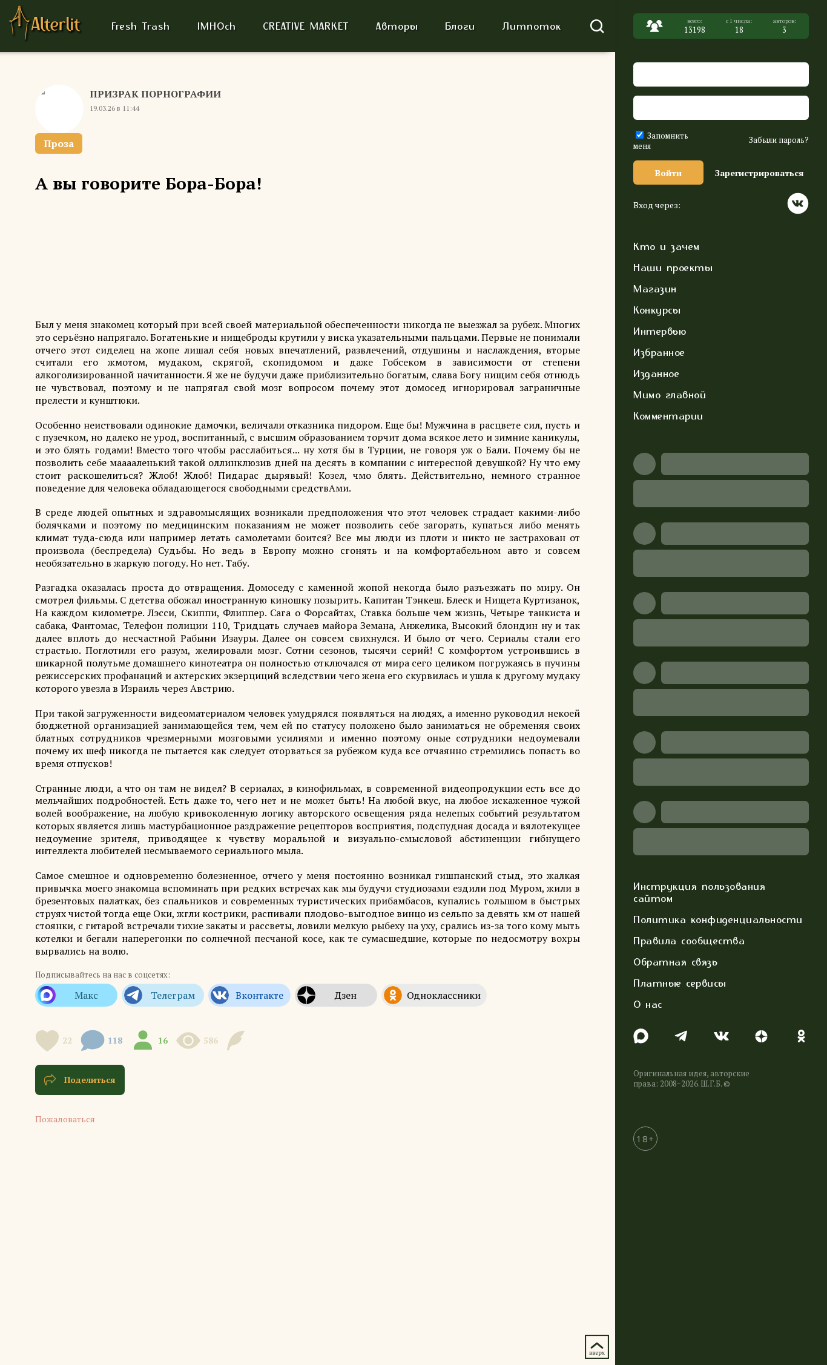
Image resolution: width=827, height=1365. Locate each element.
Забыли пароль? (779, 140)
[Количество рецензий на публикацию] (237, 1040)
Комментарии (668, 416)
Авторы (397, 26)
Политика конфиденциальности (718, 919)
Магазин (655, 289)
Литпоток (531, 26)
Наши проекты (673, 267)
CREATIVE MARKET (306, 26)
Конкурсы (656, 310)
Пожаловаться (65, 1119)
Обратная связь (675, 962)
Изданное (656, 373)
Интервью (659, 331)
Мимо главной (669, 395)
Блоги (460, 26)
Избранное (659, 352)
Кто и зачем (666, 246)
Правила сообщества (689, 941)
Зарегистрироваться (759, 173)
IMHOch (216, 26)
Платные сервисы (680, 983)
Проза (59, 143)
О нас (647, 1004)
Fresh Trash (140, 26)
